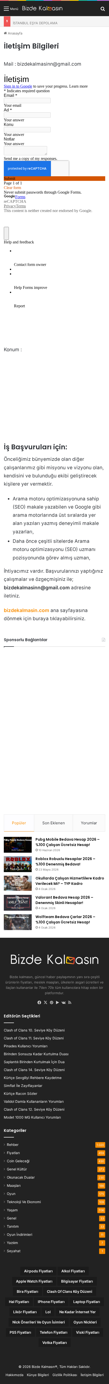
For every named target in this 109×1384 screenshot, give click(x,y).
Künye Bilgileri (38, 1375)
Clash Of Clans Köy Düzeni (69, 1291)
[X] (45, 1003)
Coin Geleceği (18, 1161)
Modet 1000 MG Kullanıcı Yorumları (32, 1117)
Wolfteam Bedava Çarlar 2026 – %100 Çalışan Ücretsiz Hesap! (65, 919)
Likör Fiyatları (25, 1312)
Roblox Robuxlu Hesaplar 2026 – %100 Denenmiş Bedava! (65, 861)
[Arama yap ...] (102, 10)
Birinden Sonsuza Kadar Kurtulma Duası (36, 1054)
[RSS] (70, 1003)
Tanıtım (13, 1226)
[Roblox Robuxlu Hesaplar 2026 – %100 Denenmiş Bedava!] (18, 864)
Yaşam (12, 1210)
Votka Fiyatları (54, 1342)
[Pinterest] (51, 1003)
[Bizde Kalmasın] (42, 8)
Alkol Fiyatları (73, 1271)
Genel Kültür (17, 1169)
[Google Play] (58, 1003)
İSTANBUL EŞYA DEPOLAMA (35, 21)
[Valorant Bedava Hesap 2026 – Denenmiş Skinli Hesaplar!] (18, 903)
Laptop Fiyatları (86, 1301)
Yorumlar (89, 822)
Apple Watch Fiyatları (34, 1281)
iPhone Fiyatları (51, 1301)
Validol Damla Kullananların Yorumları (34, 1101)
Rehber (13, 1145)
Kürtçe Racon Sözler (20, 1094)
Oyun (11, 1194)
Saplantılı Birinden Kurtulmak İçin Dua (34, 1062)
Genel (11, 1218)
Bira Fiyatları (27, 1291)
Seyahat (14, 1251)
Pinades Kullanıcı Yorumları (25, 1046)
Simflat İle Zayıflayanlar (23, 1086)
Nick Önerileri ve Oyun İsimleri (38, 1322)
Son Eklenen (53, 822)
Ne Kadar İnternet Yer (77, 1312)
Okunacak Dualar (21, 1177)
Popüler (19, 822)
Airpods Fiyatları (38, 1271)
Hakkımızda (14, 1375)
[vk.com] (64, 1003)
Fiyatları (13, 1153)
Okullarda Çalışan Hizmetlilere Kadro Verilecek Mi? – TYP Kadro (69, 881)
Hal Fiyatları (19, 1301)
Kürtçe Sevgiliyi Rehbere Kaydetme (33, 1078)
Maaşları (14, 1185)
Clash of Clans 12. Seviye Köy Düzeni (34, 1109)
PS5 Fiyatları (20, 1332)
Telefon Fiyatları (53, 1332)
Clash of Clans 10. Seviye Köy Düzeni (34, 1030)
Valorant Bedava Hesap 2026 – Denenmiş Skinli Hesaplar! (64, 900)
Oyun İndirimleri (19, 1235)
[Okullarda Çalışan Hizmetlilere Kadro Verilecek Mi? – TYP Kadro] (18, 883)
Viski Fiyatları (87, 1332)
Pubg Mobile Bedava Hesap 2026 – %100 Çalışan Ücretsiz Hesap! (67, 842)
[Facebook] (39, 1003)
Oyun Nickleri (85, 1322)
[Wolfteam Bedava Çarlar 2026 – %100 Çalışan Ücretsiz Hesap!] (18, 922)
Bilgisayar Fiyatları (77, 1281)
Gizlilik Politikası (64, 1375)
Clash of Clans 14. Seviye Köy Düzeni (34, 1070)
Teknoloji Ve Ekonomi (24, 1202)
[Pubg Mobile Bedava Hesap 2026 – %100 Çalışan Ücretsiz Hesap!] (18, 845)
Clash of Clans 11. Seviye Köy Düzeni (34, 1038)
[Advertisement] (42, 728)
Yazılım (12, 1243)
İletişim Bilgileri (92, 1375)
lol (48, 1312)
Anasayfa (14, 33)
